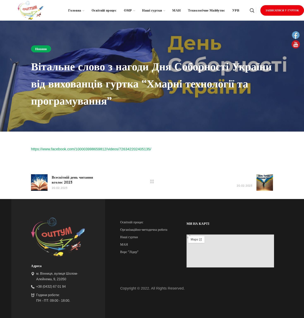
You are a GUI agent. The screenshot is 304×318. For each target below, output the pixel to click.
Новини (41, 49)
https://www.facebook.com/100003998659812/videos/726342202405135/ (91, 149)
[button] (252, 10)
